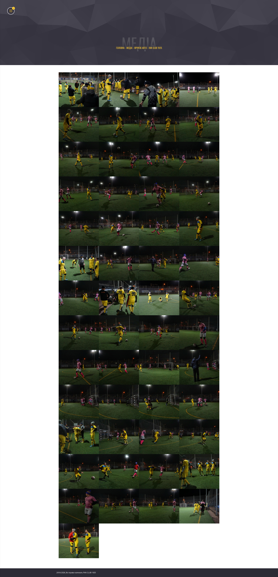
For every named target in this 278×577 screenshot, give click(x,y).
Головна (120, 48)
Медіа (129, 48)
